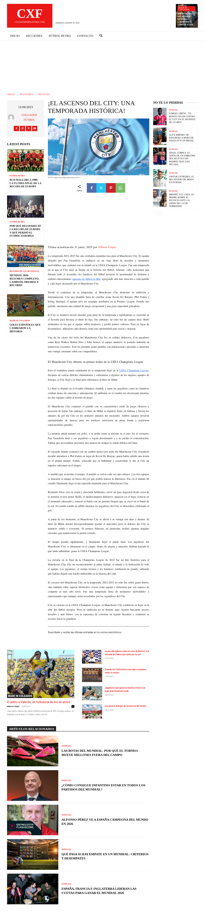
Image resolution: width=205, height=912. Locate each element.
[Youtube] (34, 128)
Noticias (44, 94)
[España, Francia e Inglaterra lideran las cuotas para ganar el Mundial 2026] (32, 889)
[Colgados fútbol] (12, 117)
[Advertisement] (102, 64)
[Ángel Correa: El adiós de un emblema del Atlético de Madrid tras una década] (160, 156)
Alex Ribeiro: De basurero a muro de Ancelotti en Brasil (181, 138)
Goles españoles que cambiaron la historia (25, 328)
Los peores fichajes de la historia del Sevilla (125, 706)
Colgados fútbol (29, 117)
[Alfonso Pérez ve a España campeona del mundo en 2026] (32, 820)
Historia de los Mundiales (24, 271)
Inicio (11, 94)
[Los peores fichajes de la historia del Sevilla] (92, 711)
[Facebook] (16, 128)
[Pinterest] (111, 188)
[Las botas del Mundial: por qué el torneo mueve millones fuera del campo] (32, 751)
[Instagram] (22, 128)
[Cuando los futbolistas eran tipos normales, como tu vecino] (92, 675)
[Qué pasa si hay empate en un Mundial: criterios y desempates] (32, 854)
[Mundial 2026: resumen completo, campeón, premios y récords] (25, 256)
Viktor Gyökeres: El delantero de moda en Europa (181, 179)
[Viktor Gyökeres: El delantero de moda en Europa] (160, 178)
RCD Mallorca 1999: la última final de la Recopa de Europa (25, 183)
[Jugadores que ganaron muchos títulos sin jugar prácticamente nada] (92, 693)
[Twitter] (28, 128)
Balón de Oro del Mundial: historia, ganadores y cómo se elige (185, 19)
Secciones (26, 94)
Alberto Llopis (107, 247)
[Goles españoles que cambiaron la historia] (25, 305)
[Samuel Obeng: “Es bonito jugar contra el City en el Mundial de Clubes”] (160, 116)
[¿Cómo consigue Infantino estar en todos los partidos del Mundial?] (32, 785)
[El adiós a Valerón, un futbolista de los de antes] (40, 674)
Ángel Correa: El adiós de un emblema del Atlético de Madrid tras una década (182, 159)
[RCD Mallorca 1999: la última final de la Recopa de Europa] (25, 160)
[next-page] (160, 214)
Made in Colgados (183, 9)
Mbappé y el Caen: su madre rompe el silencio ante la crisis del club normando (181, 200)
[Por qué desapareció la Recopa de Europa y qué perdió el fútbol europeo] (25, 206)
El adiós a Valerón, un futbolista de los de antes (38, 702)
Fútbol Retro (17, 176)
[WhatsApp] (120, 188)
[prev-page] (155, 214)
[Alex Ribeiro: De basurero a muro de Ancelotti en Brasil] (160, 136)
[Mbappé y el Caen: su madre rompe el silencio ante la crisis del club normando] (160, 198)
